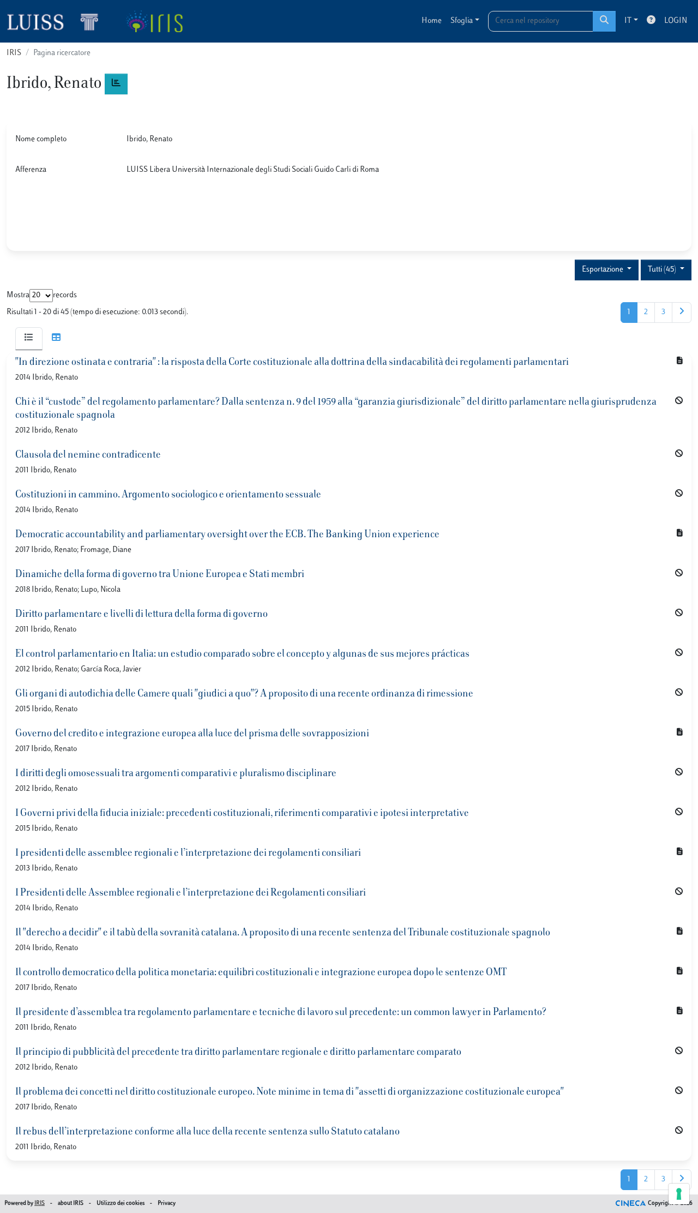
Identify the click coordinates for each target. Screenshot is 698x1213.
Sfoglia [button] (461, 21)
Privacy (167, 1203)
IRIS (14, 53)
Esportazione (603, 270)
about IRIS (70, 1203)
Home (432, 21)
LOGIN (675, 21)
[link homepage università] (154, 21)
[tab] (29, 338)
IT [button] (627, 21)
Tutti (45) (663, 270)
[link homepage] (57, 21)
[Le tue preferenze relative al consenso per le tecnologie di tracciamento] (679, 1194)
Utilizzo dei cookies (121, 1203)
